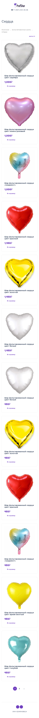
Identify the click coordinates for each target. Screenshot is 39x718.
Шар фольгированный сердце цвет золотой (19, 291)
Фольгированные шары (21, 30)
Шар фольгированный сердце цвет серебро (19, 77)
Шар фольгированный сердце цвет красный (19, 238)
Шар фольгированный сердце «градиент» (19, 184)
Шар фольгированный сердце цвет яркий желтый (19, 614)
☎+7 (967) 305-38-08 (19, 10)
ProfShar (5, 30)
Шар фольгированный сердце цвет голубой (19, 667)
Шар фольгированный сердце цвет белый (19, 345)
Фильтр (32, 36)
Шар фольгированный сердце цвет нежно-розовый (19, 130)
